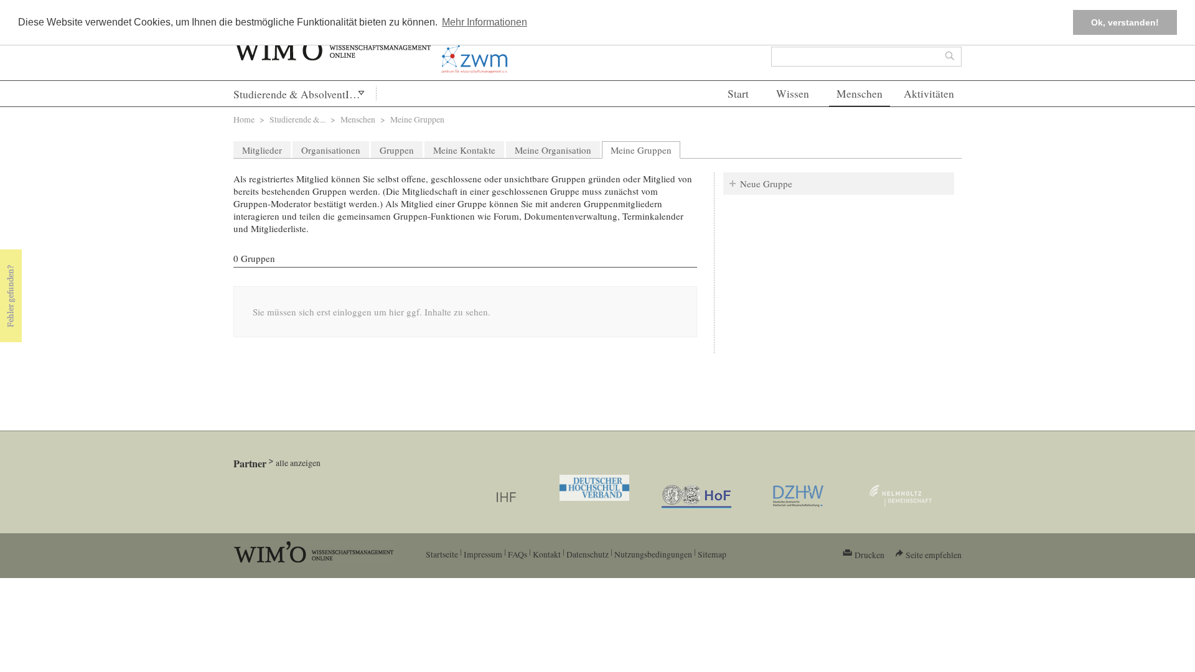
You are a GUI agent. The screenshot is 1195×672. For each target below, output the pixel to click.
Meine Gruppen (645, 150)
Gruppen (397, 150)
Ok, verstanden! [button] (1125, 22)
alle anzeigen (298, 463)
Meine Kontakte (464, 150)
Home (244, 119)
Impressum (483, 554)
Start (738, 93)
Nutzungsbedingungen (653, 554)
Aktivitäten (929, 93)
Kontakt (547, 554)
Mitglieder (262, 150)
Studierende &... (297, 119)
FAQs (517, 554)
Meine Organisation (553, 150)
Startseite (442, 554)
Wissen (792, 93)
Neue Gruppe (766, 183)
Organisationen (330, 150)
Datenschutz (587, 554)
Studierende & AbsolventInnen (302, 94)
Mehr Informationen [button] (484, 22)
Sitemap (712, 554)
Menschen (859, 93)
